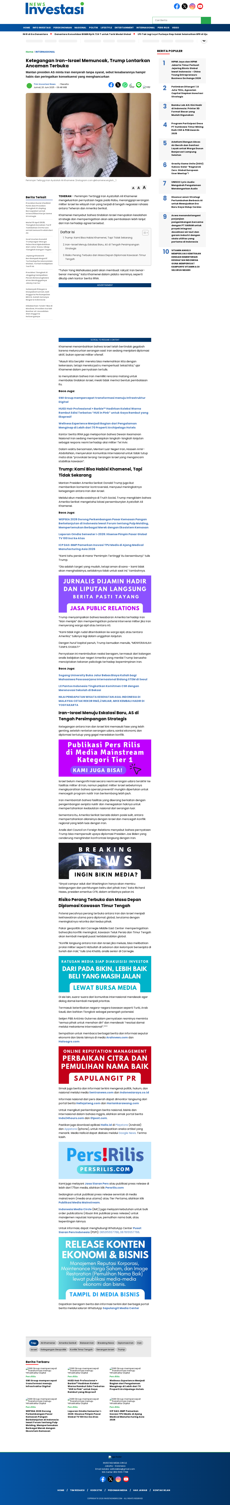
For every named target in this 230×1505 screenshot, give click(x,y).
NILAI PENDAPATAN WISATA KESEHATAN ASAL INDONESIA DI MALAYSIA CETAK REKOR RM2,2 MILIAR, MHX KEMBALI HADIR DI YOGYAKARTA (101, 701)
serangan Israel (105, 1349)
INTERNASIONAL (145, 27)
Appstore (70, 1129)
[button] (133, 188)
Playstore (121, 1125)
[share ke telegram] (132, 87)
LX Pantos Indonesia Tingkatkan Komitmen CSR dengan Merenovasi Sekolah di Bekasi (99, 688)
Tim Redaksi (77, 1490)
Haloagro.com (69, 1041)
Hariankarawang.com (123, 1103)
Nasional (80, 27)
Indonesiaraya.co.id (134, 1092)
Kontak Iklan (161, 1490)
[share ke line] (139, 87)
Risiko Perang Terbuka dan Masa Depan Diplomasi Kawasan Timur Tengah (105, 257)
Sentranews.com (101, 1092)
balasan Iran (87, 1343)
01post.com (98, 1118)
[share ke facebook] (111, 87)
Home (26, 27)
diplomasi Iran (126, 1343)
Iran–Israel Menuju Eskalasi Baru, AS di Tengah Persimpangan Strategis (102, 246)
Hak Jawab (140, 1490)
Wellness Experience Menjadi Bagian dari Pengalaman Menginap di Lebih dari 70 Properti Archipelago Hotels (98, 425)
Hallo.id (106, 1125)
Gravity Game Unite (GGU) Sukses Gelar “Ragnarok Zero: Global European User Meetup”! (187, 168)
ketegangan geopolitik (53, 1349)
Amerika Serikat (67, 1343)
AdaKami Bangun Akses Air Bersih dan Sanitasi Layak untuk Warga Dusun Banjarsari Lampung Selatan (187, 148)
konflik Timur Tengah (81, 1349)
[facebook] (177, 8)
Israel (34, 1349)
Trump (121, 1349)
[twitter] (185, 8)
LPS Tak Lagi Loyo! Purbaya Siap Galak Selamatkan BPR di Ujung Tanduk (151, 34)
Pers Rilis (163, 27)
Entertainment (124, 27)
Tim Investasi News (45, 84)
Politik (93, 27)
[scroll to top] (220, 1499)
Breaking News (106, 1343)
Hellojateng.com (88, 1103)
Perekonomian (62, 27)
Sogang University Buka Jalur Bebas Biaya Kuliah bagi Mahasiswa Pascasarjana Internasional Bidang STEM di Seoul (103, 677)
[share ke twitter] (118, 87)
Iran (139, 1343)
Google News (127, 1133)
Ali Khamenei (48, 1343)
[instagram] (192, 8)
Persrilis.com (114, 1188)
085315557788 (109, 1232)
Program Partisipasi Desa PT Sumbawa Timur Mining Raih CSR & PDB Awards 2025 (187, 128)
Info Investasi (42, 27)
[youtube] (200, 8)
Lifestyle (106, 27)
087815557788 (129, 1232)
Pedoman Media (117, 1490)
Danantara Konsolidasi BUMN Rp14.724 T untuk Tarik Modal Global (65, 34)
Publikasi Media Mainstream (79, 1202)
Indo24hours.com (71, 1118)
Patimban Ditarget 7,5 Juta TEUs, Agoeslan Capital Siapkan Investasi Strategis (187, 91)
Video (175, 27)
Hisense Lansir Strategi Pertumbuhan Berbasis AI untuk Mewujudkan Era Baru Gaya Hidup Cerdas (187, 202)
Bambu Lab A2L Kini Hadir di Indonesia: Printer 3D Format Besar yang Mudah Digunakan (186, 110)
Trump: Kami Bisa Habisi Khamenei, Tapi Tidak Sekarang (98, 237)
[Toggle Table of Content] (144, 233)
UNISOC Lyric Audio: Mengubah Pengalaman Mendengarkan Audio (186, 185)
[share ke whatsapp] (125, 87)
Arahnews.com (117, 1037)
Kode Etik (96, 1490)
